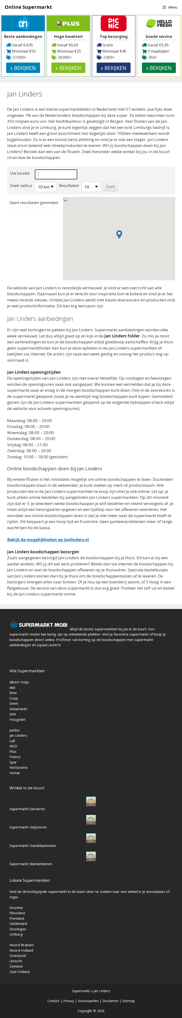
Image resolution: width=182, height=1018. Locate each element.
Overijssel (17, 955)
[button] (119, 234)
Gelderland (18, 923)
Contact (53, 1001)
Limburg (16, 934)
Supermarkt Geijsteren (28, 827)
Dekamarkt (18, 708)
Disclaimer (110, 1001)
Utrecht (15, 961)
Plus (12, 751)
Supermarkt (81, 991)
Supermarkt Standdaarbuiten (32, 845)
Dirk (12, 714)
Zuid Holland (19, 971)
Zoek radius (21, 185)
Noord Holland (21, 950)
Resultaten (69, 185)
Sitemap (128, 1001)
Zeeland (16, 966)
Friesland (16, 918)
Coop (13, 698)
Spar (13, 762)
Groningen (17, 929)
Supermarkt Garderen (27, 808)
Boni (13, 692)
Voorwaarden (88, 1001)
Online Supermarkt (28, 7)
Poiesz (15, 756)
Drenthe (16, 907)
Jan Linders (18, 735)
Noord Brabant (21, 944)
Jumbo (14, 730)
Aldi (12, 687)
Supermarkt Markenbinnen (30, 863)
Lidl (12, 740)
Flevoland (17, 912)
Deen (13, 703)
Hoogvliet (17, 719)
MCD (13, 746)
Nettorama (18, 767)
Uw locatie (20, 173)
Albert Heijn (19, 682)
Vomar (14, 772)
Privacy (68, 1001)
